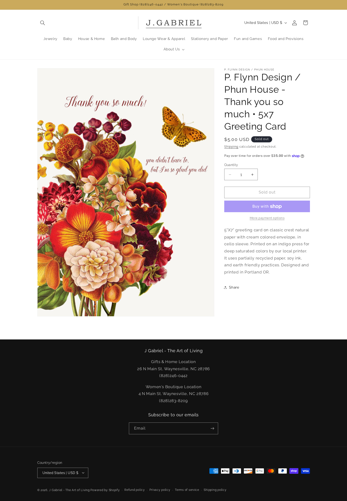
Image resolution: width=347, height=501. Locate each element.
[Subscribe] (212, 428)
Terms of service (187, 490)
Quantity (231, 165)
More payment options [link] (267, 218)
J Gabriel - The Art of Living (69, 490)
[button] (42, 22)
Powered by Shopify (105, 490)
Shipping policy (215, 490)
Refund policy (134, 490)
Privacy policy (159, 490)
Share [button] (234, 287)
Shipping (231, 146)
